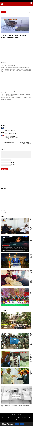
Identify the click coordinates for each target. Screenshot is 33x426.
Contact (29, 417)
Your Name (12, 160)
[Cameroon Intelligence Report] (2, 5)
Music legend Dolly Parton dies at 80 (11, 133)
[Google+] (26, 0)
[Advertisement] (16, 8)
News (6, 417)
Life (22, 417)
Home (3, 417)
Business (19, 417)
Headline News (7, 135)
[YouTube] (28, 0)
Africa (6, 127)
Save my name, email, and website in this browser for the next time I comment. (12, 166)
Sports (16, 417)
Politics (9, 417)
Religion (25, 417)
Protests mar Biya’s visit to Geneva (8, 142)
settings (12, 425)
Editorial (12, 417)
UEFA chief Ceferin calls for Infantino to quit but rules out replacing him (14, 14)
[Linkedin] (30, 0)
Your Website (13, 164)
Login (16, 419)
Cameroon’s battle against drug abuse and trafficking (25, 143)
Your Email (12, 162)
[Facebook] (25, 0)
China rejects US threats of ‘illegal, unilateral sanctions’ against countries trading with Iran (11, 137)
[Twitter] (23, 0)
